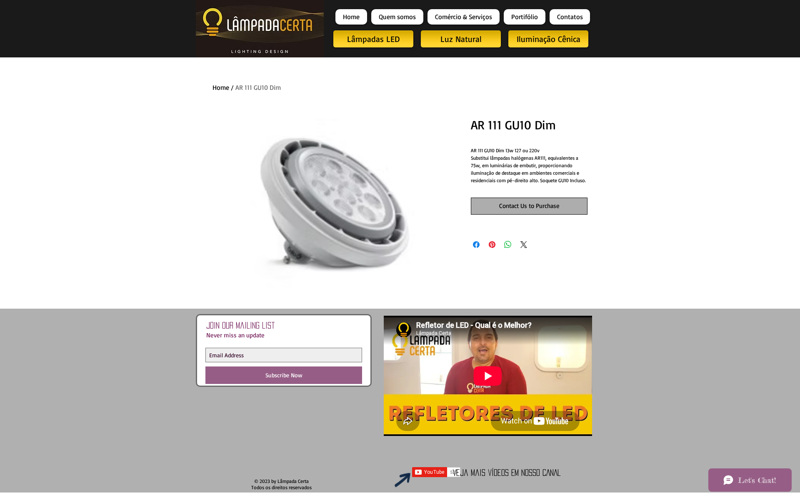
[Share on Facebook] (476, 245)
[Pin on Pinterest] (492, 245)
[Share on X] (524, 245)
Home (220, 87)
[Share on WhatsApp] (508, 245)
